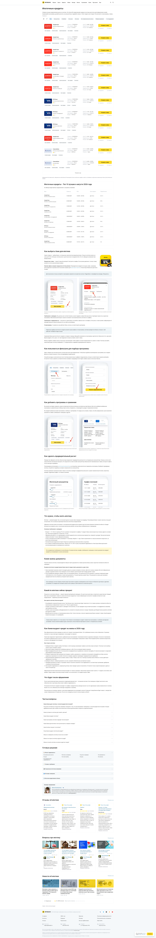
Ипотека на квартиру (66, 754)
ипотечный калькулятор (64, 466)
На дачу (81, 756)
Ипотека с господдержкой (58, 113)
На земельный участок (49, 754)
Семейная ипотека (56, 63)
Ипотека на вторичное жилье (58, 26)
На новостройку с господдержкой (58, 76)
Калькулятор (56, 18)
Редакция (63, 918)
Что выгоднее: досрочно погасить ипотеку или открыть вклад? (50, 852)
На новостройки (56, 163)
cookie (143, 933)
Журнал (54, 2)
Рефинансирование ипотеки (58, 138)
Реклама (81, 918)
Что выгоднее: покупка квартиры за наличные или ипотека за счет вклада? (69, 852)
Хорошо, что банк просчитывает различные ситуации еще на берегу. (104, 809)
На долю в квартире (84, 754)
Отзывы (44, 920)
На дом (45, 756)
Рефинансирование (100, 18)
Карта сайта (99, 920)
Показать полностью (48, 829)
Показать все (111, 800)
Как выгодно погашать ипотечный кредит (104, 851)
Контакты (44, 918)
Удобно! (82, 807)
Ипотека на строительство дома (58, 38)
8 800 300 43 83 (65, 925)
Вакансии (81, 916)
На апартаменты (101, 754)
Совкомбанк (48, 805)
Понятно (150, 933)
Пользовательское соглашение (104, 918)
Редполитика (63, 920)
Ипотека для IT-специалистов (58, 51)
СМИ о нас (63, 916)
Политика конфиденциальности (104, 916)
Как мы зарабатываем (84, 920)
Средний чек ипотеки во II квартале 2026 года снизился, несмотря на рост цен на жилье (86, 891)
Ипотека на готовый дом (57, 88)
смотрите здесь (77, 930)
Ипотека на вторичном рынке (58, 150)
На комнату (100, 756)
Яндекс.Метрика (142, 934)
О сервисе (44, 916)
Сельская (70, 18)
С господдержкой (109, 18)
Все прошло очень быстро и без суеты (69, 808)
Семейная (64, 18)
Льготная (77, 18)
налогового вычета (75, 267)
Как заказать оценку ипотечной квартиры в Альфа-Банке (86, 852)
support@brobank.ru (48, 925)
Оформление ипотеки (49, 807)
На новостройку (65, 756)
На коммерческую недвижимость (47, 759)
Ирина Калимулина (56, 787)
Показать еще (78, 172)
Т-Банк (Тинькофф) (68, 805)
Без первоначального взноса (87, 18)
